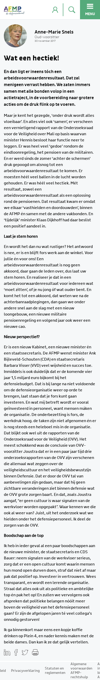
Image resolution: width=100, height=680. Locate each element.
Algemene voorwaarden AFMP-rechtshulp (81, 670)
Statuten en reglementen (55, 671)
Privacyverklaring (25, 671)
